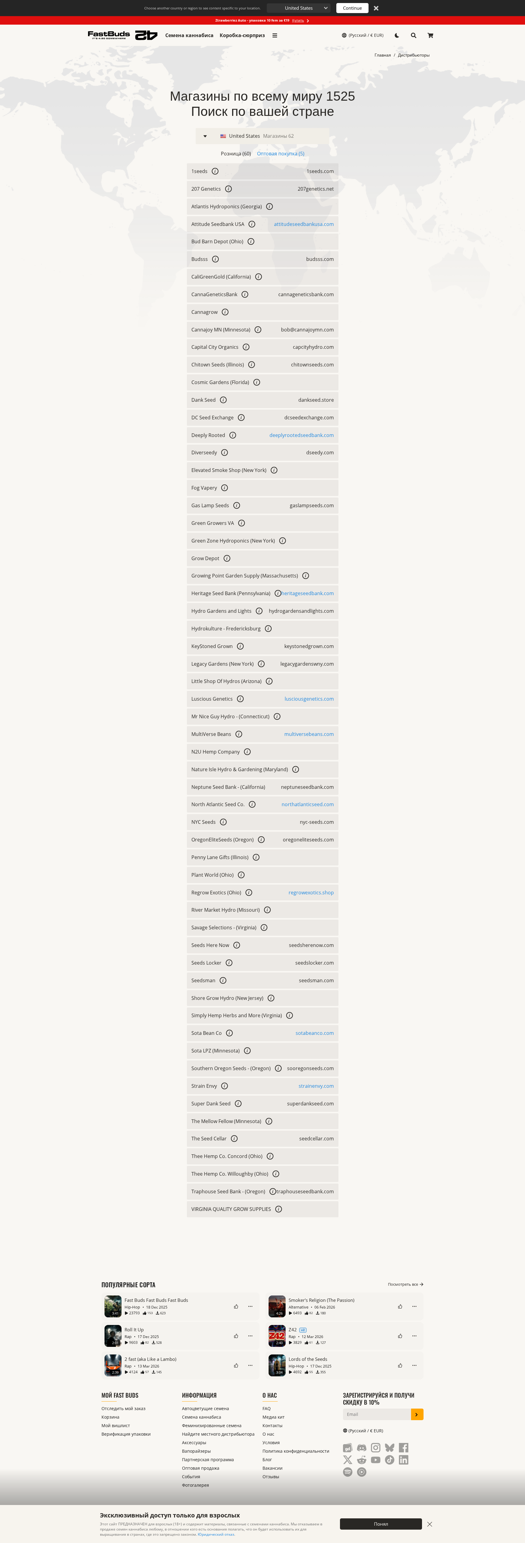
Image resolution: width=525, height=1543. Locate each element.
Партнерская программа (208, 1459)
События (191, 1476)
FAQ (266, 1408)
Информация (199, 1395)
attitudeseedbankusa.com (304, 224)
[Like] (236, 1306)
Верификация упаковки (126, 1434)
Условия (271, 1442)
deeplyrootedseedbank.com (301, 435)
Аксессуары (194, 1442)
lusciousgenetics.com (309, 698)
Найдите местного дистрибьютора (218, 1434)
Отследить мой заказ (123, 1408)
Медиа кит (273, 1417)
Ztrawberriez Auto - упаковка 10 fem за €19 (259, 20)
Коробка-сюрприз (242, 35)
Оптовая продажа (200, 1468)
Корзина (110, 1417)
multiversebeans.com (309, 734)
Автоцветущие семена (205, 1408)
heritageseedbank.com (307, 593)
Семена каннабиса (189, 35)
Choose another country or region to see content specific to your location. (202, 8)
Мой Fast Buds (119, 1395)
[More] (250, 1306)
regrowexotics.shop (311, 892)
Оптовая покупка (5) (280, 153)
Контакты (272, 1425)
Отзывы (270, 1476)
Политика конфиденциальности (295, 1451)
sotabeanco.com (315, 1033)
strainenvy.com (316, 1086)
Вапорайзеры (196, 1451)
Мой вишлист (115, 1425)
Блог (267, 1459)
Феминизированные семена (212, 1425)
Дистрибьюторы (414, 55)
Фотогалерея (195, 1485)
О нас (269, 1395)
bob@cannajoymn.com (307, 329)
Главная (383, 55)
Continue (352, 8)
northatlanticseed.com (308, 804)
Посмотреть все (403, 1284)
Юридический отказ (216, 1534)
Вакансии (272, 1468)
